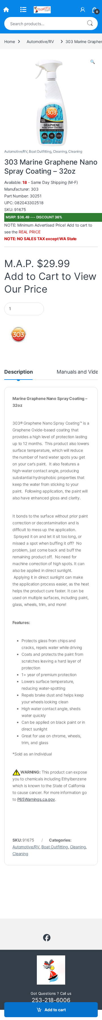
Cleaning (60, 151)
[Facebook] (47, 938)
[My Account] (83, 9)
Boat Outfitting (40, 151)
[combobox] (43, 23)
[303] (18, 334)
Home (9, 41)
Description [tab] (18, 372)
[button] (92, 61)
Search (90, 23)
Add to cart (55, 1009)
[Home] (6, 9)
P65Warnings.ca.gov (36, 799)
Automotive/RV (40, 41)
